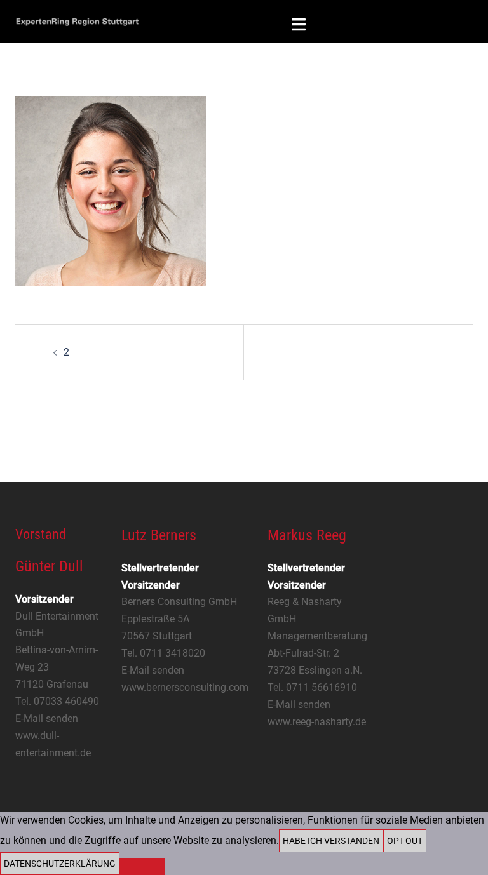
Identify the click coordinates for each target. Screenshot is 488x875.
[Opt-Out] (142, 866)
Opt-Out (405, 841)
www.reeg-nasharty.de (317, 722)
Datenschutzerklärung (60, 863)
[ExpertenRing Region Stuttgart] (77, 21)
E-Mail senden (46, 718)
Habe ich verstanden (331, 841)
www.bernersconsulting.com (184, 687)
